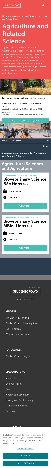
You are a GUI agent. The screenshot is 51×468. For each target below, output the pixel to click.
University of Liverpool (19, 16)
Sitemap (10, 411)
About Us (11, 378)
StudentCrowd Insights (18, 356)
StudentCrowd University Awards (23, 323)
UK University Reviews (17, 317)
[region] (25, 447)
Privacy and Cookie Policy (19, 400)
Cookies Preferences (17, 405)
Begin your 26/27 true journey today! (25, 121)
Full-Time (24, 206)
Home (5, 16)
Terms (9, 389)
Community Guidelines (18, 334)
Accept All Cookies (26, 463)
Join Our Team (14, 383)
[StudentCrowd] (12, 5)
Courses (34, 16)
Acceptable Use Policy (18, 394)
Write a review (13, 328)
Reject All (25, 456)
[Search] (43, 5)
